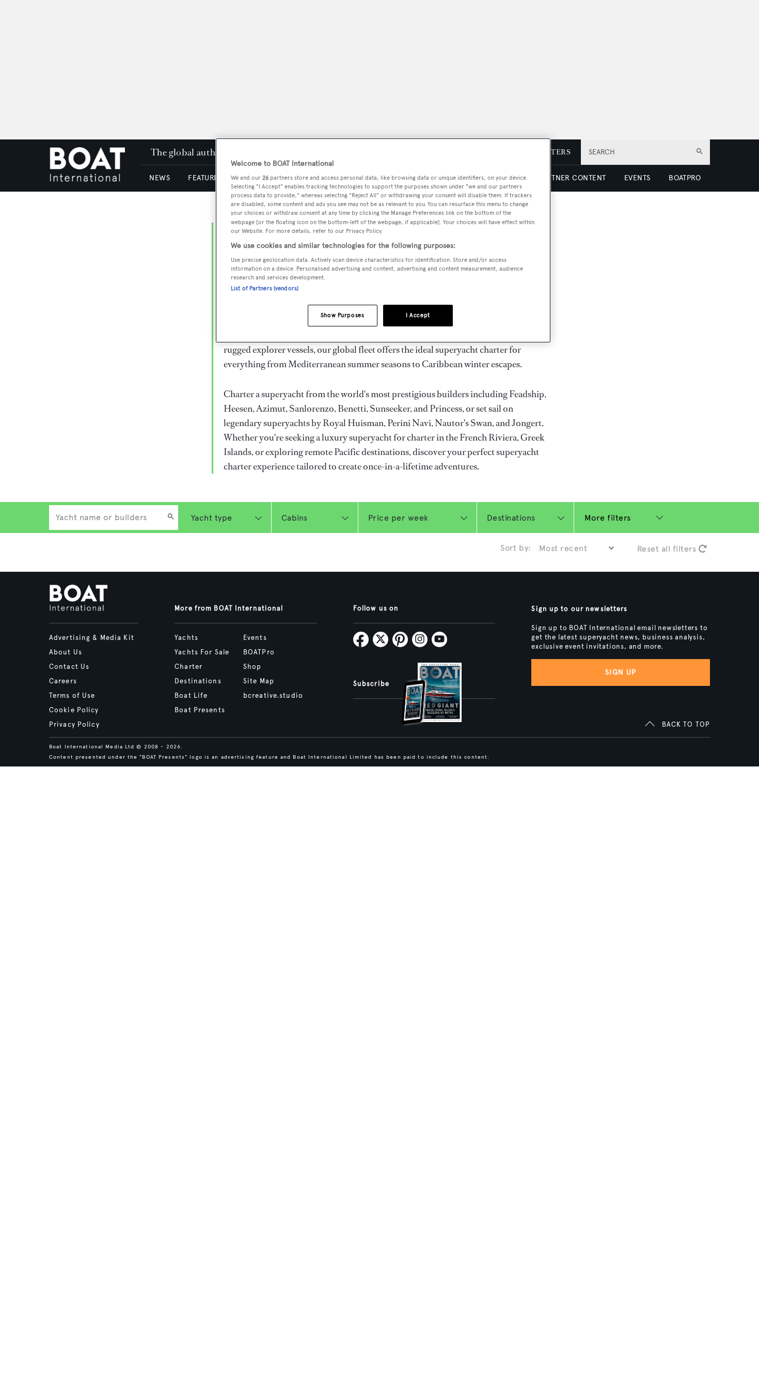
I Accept (418, 315)
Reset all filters (668, 549)
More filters (607, 518)
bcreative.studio (273, 696)
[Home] (94, 165)
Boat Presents (200, 710)
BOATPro (259, 652)
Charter (188, 667)
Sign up (620, 672)
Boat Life (191, 696)
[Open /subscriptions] (423, 695)
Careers (63, 681)
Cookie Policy (74, 710)
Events (255, 638)
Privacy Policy (74, 725)
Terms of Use (72, 696)
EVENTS (637, 178)
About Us (65, 652)
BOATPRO (685, 178)
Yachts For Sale (202, 652)
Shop (252, 667)
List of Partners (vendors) (264, 288)
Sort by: (515, 548)
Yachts (186, 638)
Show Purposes (342, 315)
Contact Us (69, 667)
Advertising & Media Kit (91, 638)
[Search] (171, 517)
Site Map (258, 681)
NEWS (159, 178)
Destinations (198, 681)
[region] (383, 240)
